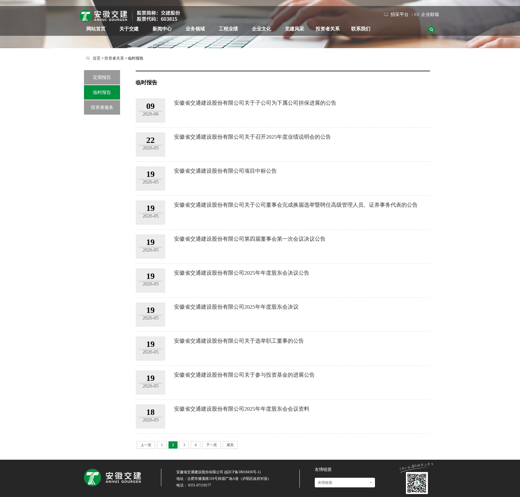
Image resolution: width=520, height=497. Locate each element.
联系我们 (360, 28)
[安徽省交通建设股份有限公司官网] (129, 19)
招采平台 (400, 14)
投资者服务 (102, 107)
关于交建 (129, 28)
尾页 (230, 445)
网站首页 (96, 28)
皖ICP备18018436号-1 (242, 472)
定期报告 (102, 77)
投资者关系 (328, 28)
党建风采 (294, 28)
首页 (97, 58)
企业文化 (261, 28)
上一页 (146, 445)
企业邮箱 (430, 14)
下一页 (211, 445)
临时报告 (102, 92)
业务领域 (195, 28)
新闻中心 (162, 28)
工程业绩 (228, 28)
